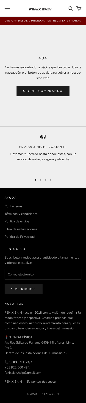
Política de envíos (17, 221)
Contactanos (13, 206)
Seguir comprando (43, 91)
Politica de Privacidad (20, 237)
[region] (43, 153)
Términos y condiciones (21, 214)
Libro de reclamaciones (21, 229)
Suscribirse (23, 289)
